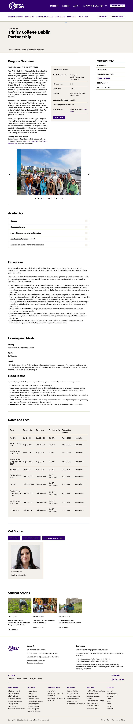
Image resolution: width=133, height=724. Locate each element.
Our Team (110, 696)
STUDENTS (54, 6)
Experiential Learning (14, 698)
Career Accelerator (33, 698)
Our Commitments (112, 693)
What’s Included (13, 696)
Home (10, 49)
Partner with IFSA (72, 691)
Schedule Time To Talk (53, 538)
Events (109, 703)
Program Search (32, 691)
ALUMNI (76, 6)
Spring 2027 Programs (34, 711)
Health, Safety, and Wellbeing (96, 691)
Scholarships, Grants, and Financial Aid (55, 694)
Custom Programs (72, 693)
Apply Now (59, 117)
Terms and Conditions (118, 720)
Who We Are (110, 691)
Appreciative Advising (73, 698)
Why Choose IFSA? (13, 693)
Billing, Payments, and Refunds (93, 697)
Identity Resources (92, 693)
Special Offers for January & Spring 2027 (56, 699)
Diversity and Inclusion (15, 701)
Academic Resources (73, 696)
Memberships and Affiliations (76, 703)
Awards (109, 698)
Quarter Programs (33, 703)
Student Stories (13, 706)
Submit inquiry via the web (35, 663)
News (108, 701)
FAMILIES (66, 6)
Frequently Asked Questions (95, 700)
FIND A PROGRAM (117, 16)
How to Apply (52, 691)
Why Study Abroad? (14, 691)
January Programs (33, 706)
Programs (16, 49)
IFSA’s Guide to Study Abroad (16, 709)
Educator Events (72, 701)
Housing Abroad (13, 703)
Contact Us (110, 709)
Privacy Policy (105, 720)
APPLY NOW (102, 16)
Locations (31, 693)
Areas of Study (32, 696)
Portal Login (118, 6)
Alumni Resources (92, 703)
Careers (109, 706)
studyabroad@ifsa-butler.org (36, 660)
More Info (78, 438)
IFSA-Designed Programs (35, 701)
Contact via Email (31, 538)
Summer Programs (33, 709)
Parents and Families (93, 706)
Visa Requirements (92, 708)
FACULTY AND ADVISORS (93, 6)
